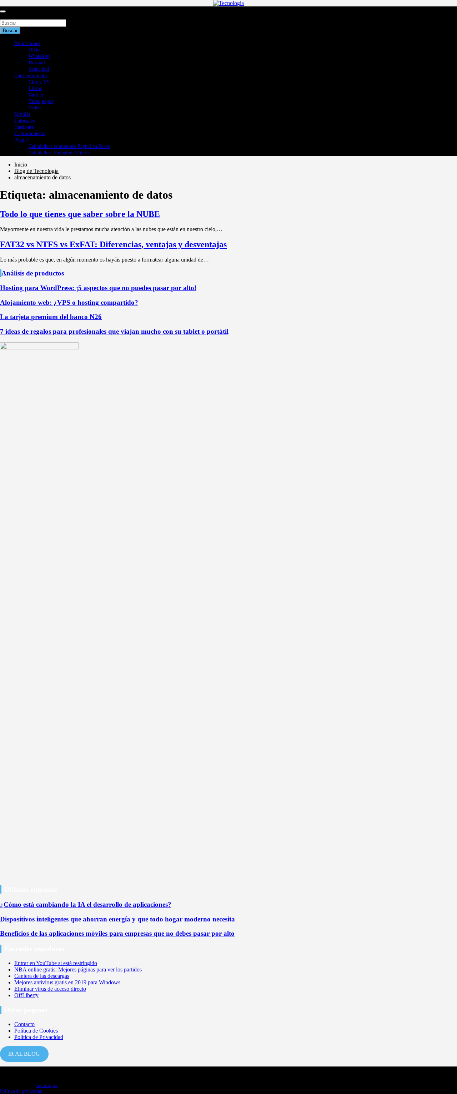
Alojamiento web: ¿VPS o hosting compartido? (69, 302)
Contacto (24, 1024)
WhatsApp (39, 56)
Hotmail (37, 62)
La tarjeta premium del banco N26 (51, 316)
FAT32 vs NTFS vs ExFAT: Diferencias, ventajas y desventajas (113, 244)
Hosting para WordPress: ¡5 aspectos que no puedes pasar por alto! (98, 288)
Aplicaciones (27, 43)
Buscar (8, 16)
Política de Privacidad (38, 1037)
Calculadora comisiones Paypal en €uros (69, 146)
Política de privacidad (21, 1091)
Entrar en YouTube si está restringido (55, 963)
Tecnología (46, 1085)
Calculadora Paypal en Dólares (59, 152)
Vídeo (35, 107)
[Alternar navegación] (3, 11)
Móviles (22, 114)
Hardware (24, 127)
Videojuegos (41, 101)
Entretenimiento (30, 75)
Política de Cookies (36, 1031)
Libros (35, 88)
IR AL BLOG (24, 1054)
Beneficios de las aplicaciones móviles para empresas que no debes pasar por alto (117, 933)
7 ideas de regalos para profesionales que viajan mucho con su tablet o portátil (114, 331)
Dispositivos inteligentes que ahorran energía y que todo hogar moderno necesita (117, 919)
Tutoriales (24, 120)
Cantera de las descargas (41, 976)
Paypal (21, 140)
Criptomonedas (29, 133)
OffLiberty (26, 995)
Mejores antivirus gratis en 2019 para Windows (67, 982)
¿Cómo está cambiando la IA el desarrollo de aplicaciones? (85, 904)
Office (35, 50)
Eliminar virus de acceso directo (50, 989)
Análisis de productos (32, 273)
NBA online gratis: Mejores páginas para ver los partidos (78, 969)
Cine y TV (39, 82)
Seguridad (39, 69)
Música (36, 95)
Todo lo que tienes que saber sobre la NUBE (80, 214)
